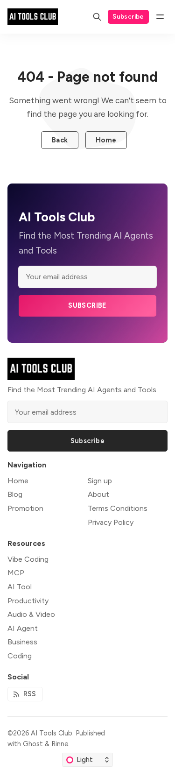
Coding (19, 655)
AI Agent (22, 628)
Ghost (33, 744)
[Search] (97, 16)
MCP (15, 572)
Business (22, 641)
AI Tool (19, 586)
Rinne (59, 744)
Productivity (28, 600)
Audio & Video (31, 614)
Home (106, 140)
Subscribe (128, 16)
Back (60, 140)
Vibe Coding (28, 559)
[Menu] (160, 16)
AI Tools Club (51, 733)
